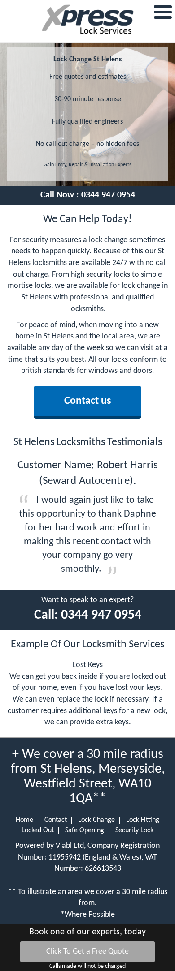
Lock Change (96, 820)
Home (24, 820)
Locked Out (38, 830)
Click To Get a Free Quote (87, 951)
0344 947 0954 (108, 195)
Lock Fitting (142, 820)
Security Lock (134, 830)
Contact (55, 820)
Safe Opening (84, 830)
